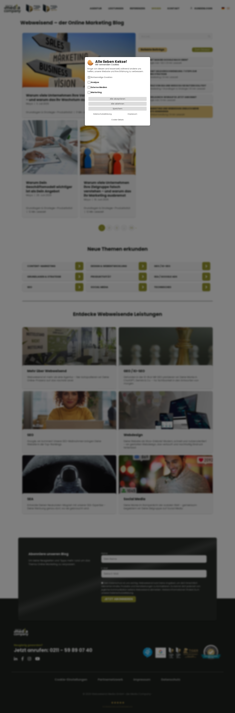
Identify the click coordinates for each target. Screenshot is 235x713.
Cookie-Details (117, 120)
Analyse (95, 82)
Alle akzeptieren (117, 98)
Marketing (96, 92)
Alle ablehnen (117, 103)
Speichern (117, 108)
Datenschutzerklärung (102, 114)
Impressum (132, 114)
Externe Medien (99, 87)
